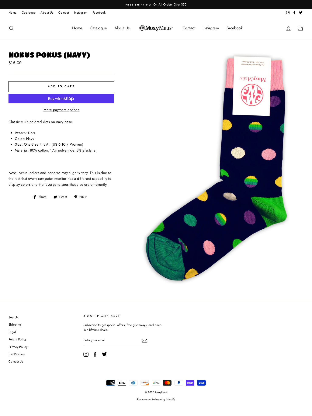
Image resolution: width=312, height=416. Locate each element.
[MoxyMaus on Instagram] (86, 354)
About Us (47, 12)
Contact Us (15, 361)
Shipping (14, 324)
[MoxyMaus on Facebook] (95, 354)
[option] (156, 4)
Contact (63, 12)
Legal (12, 332)
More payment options (61, 109)
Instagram (80, 12)
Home (12, 12)
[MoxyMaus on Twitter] (104, 354)
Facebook (99, 12)
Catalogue (28, 12)
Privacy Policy (17, 347)
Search (13, 317)
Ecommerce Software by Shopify (156, 399)
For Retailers (16, 354)
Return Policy (17, 339)
